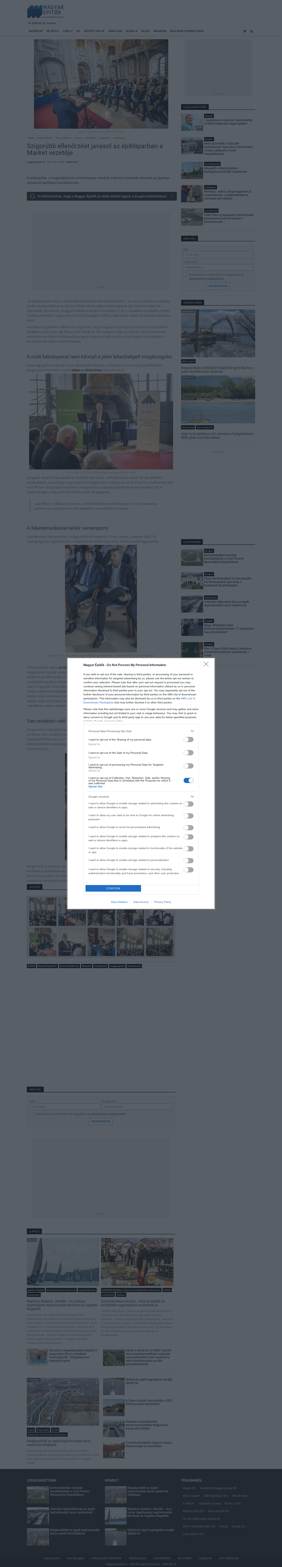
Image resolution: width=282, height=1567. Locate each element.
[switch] (189, 739)
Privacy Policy (162, 901)
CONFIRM (113, 888)
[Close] (207, 665)
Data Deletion (119, 901)
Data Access (141, 901)
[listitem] (141, 731)
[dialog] (141, 783)
